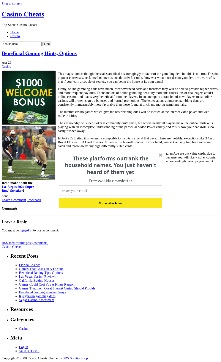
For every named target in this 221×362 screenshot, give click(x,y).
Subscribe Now (111, 203)
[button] (110, 165)
